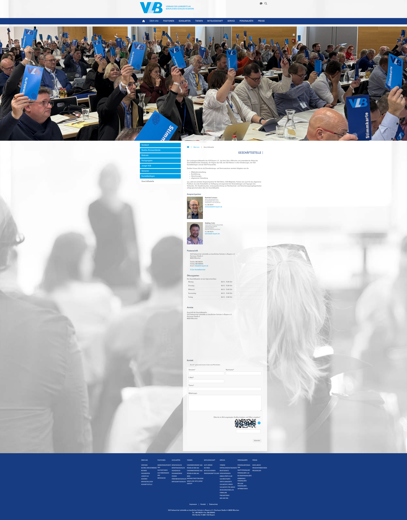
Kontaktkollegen (148, 176)
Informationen (243, 489)
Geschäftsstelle (147, 181)
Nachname (230, 370)
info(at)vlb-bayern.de (201, 266)
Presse (261, 21)
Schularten (184, 21)
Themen (199, 21)
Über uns (153, 21)
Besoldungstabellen (227, 490)
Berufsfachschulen (178, 468)
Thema (191, 385)
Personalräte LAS (243, 473)
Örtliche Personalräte (242, 485)
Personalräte (246, 21)
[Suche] (265, 3)
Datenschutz (213, 504)
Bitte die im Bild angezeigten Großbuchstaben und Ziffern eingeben (237, 417)
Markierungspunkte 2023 (164, 466)
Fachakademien (177, 473)
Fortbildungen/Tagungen (228, 468)
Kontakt (203, 504)
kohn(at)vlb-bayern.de (212, 234)
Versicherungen (225, 473)
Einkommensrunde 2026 (194, 465)
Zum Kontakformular (198, 270)
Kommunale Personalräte (242, 480)
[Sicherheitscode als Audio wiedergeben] (258, 423)
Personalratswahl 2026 (244, 466)
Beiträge (207, 468)
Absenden (257, 440)
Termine (222, 465)
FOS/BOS (174, 476)
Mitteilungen (193, 393)
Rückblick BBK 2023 (193, 473)
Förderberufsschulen (179, 479)
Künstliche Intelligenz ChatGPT (195, 482)
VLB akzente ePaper (226, 484)
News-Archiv (256, 465)
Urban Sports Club (226, 476)
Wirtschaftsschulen (179, 482)
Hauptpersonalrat (244, 470)
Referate (145, 155)
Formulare (223, 493)
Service (231, 21)
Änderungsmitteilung (211, 473)
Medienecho (162, 478)
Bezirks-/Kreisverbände (150, 150)
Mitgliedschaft (215, 21)
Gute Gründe (208, 465)
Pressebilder (256, 471)
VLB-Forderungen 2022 (163, 474)
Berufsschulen (177, 465)
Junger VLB (146, 166)
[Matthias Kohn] (195, 233)
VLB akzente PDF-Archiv (227, 487)
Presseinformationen (259, 468)
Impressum (193, 504)
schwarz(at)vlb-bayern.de (213, 207)
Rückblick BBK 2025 (193, 468)
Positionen (168, 21)
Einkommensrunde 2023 (194, 471)
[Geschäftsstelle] (260, 3)
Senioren (145, 171)
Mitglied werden (209, 471)
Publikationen (224, 495)
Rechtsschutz (224, 471)
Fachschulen (176, 471)
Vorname (192, 370)
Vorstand (145, 145)
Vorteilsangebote (226, 482)
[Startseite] (188, 147)
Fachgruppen (147, 161)
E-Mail (191, 378)
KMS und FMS (224, 498)
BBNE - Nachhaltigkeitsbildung (195, 477)
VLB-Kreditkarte (225, 479)
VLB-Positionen (163, 470)
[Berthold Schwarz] (195, 208)
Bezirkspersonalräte (245, 476)
